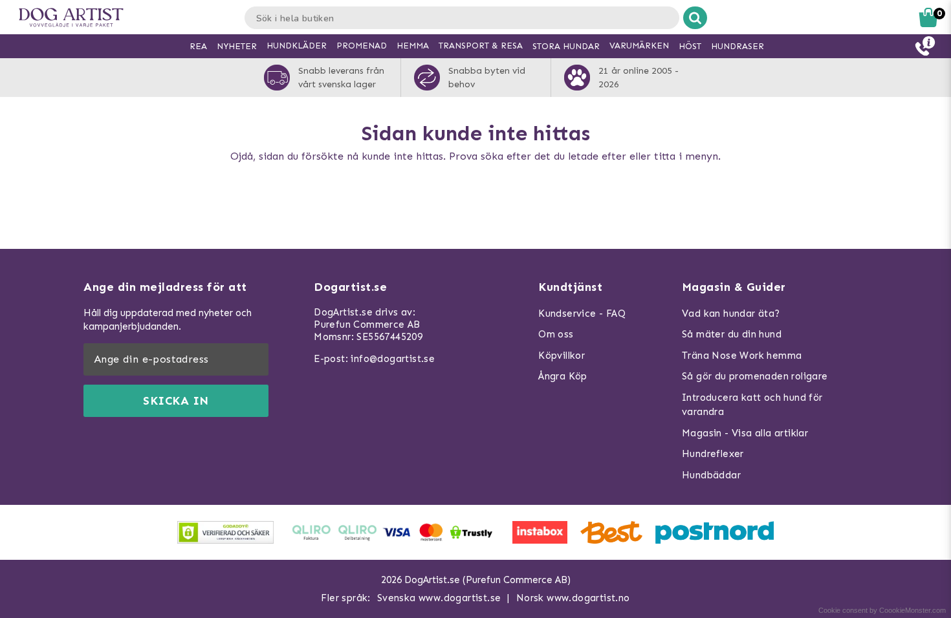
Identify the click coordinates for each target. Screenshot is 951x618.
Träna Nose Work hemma (742, 355)
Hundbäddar (711, 475)
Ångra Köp (562, 376)
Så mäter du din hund (732, 334)
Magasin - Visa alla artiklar (745, 433)
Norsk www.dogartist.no (573, 598)
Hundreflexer (713, 454)
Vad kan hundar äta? (731, 313)
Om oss (555, 334)
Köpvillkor (561, 355)
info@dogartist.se (393, 359)
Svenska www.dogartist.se (439, 598)
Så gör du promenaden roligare (755, 376)
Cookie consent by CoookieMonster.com (882, 610)
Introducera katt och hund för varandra (752, 405)
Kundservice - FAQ (582, 313)
